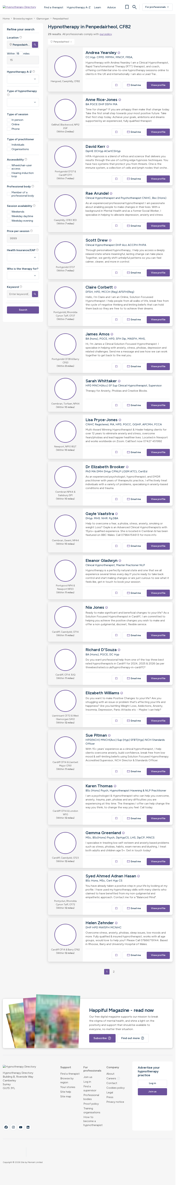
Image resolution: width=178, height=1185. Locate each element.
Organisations (20, 149)
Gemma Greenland (104, 832)
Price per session (20, 231)
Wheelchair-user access (21, 167)
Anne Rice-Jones (102, 99)
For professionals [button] (92, 1069)
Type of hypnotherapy (22, 92)
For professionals (157, 7)
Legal (109, 1092)
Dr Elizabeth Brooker (106, 466)
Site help (65, 1091)
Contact (111, 1083)
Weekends (17, 211)
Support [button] (65, 1067)
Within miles (18, 53)
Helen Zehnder (100, 922)
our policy (106, 34)
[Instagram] (13, 1127)
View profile (158, 85)
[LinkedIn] (28, 1127)
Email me (134, 85)
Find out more (132, 1038)
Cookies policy (115, 1087)
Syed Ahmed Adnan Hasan (111, 875)
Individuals (17, 144)
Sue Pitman (97, 735)
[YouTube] (21, 1127)
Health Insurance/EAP (23, 250)
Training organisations (91, 1110)
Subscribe (102, 1038)
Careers (113, 1078)
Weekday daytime (22, 216)
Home (6, 18)
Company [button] (112, 1067)
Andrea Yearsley (102, 52)
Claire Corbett (100, 287)
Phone (15, 128)
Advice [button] (111, 7)
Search (23, 309)
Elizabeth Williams (103, 692)
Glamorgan (42, 18)
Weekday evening (22, 220)
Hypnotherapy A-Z (79, 7)
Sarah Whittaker (102, 380)
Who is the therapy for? (22, 268)
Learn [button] (97, 7)
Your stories (67, 1087)
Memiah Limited (35, 1162)
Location (14, 37)
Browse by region (23, 18)
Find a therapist (53, 7)
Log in (87, 1081)
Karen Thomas (100, 785)
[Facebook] (6, 1127)
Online (15, 124)
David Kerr (96, 146)
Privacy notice (115, 1101)
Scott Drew (97, 240)
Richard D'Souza (102, 649)
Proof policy (91, 1103)
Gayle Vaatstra (100, 513)
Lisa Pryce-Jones (102, 419)
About (110, 1073)
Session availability (21, 206)
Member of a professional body (22, 194)
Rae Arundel (98, 193)
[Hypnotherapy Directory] (22, 7)
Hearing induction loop (22, 174)
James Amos (98, 333)
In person (17, 119)
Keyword (14, 287)
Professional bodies (91, 1097)
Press (109, 1097)
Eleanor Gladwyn (102, 560)
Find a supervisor (89, 1088)
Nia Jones (95, 607)
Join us (87, 1077)
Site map (65, 1096)
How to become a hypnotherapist (93, 1121)
